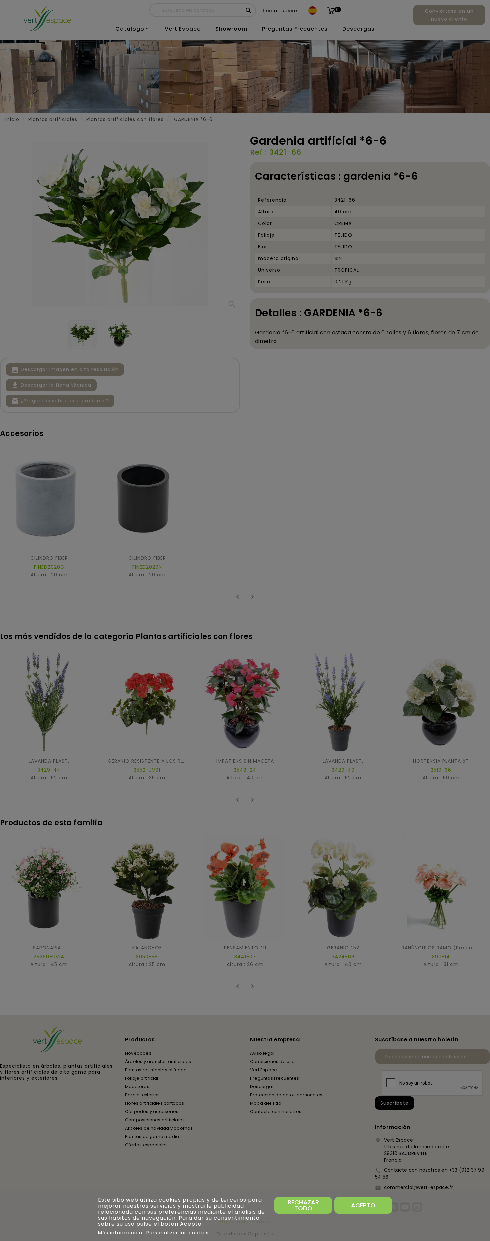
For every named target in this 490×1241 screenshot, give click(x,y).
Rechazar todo (303, 1205)
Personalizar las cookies (177, 1232)
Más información (121, 1232)
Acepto (363, 1205)
